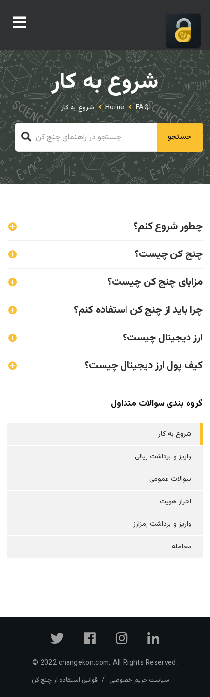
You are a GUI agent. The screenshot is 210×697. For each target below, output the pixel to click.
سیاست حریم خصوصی (139, 680)
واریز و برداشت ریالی (163, 456)
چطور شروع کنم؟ (168, 226)
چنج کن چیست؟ (168, 254)
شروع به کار (174, 434)
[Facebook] (89, 641)
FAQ (142, 108)
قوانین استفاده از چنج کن (65, 680)
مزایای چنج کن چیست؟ (155, 282)
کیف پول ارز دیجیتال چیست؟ (143, 366)
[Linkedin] (153, 641)
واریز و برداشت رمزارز (162, 524)
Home (115, 108)
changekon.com (84, 663)
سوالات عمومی (170, 479)
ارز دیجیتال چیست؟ (163, 338)
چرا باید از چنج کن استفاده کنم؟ (138, 310)
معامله (181, 546)
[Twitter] (57, 641)
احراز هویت (175, 501)
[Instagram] (122, 641)
